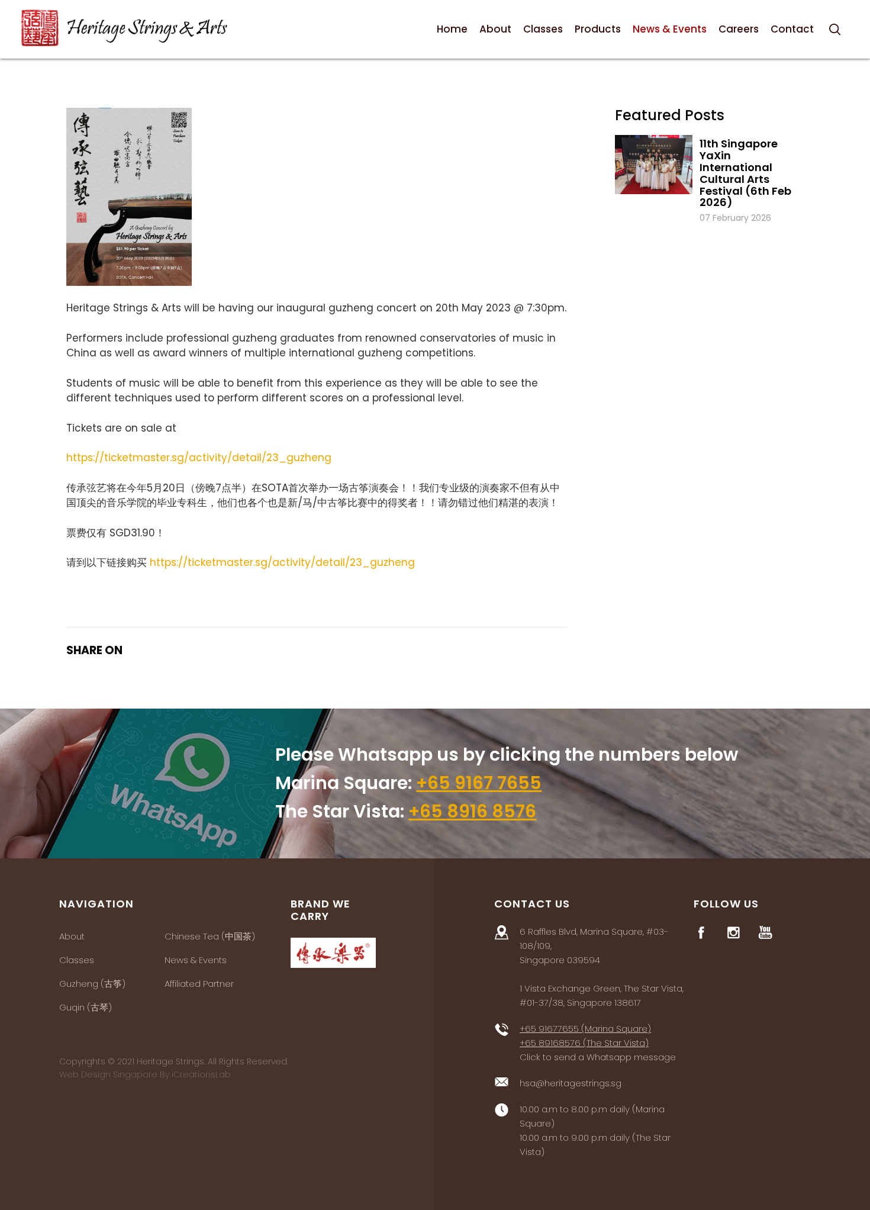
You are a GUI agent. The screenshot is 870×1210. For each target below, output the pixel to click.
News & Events (196, 960)
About (72, 936)
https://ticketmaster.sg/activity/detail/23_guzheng (198, 457)
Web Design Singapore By (145, 1074)
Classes (76, 960)
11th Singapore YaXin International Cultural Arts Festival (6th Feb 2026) (745, 173)
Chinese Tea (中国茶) (210, 936)
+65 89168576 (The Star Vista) (584, 1043)
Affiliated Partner (199, 983)
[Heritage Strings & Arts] (124, 28)
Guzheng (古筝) (92, 983)
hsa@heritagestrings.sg (570, 1083)
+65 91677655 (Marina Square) (585, 1028)
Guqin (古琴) (85, 1007)
